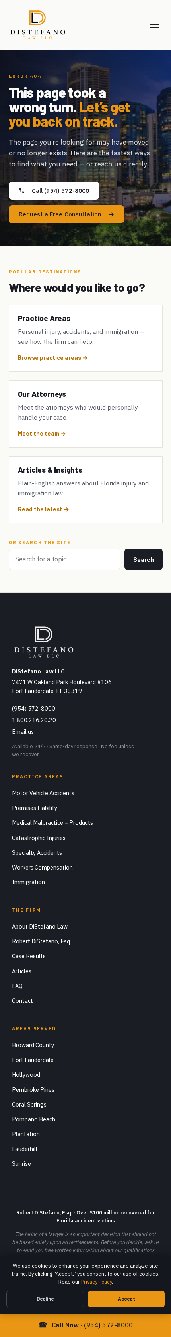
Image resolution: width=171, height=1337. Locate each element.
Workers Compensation (42, 867)
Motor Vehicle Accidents (43, 793)
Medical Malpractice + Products (52, 822)
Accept (126, 1298)
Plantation (26, 1134)
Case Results (29, 956)
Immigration (28, 882)
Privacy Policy (96, 1281)
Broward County (33, 1045)
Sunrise (21, 1163)
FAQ (17, 986)
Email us (23, 731)
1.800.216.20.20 (34, 720)
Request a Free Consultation (60, 214)
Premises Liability (34, 808)
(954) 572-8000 (33, 708)
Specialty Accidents (37, 852)
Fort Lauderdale (33, 1060)
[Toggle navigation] (154, 25)
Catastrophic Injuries (39, 838)
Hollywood (26, 1074)
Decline (45, 1298)
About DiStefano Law (40, 926)
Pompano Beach (33, 1119)
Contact (22, 1000)
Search (143, 559)
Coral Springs (29, 1104)
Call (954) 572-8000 (60, 190)
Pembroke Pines (33, 1089)
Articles (21, 971)
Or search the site (40, 542)
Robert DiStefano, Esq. (41, 941)
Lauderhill (24, 1149)
